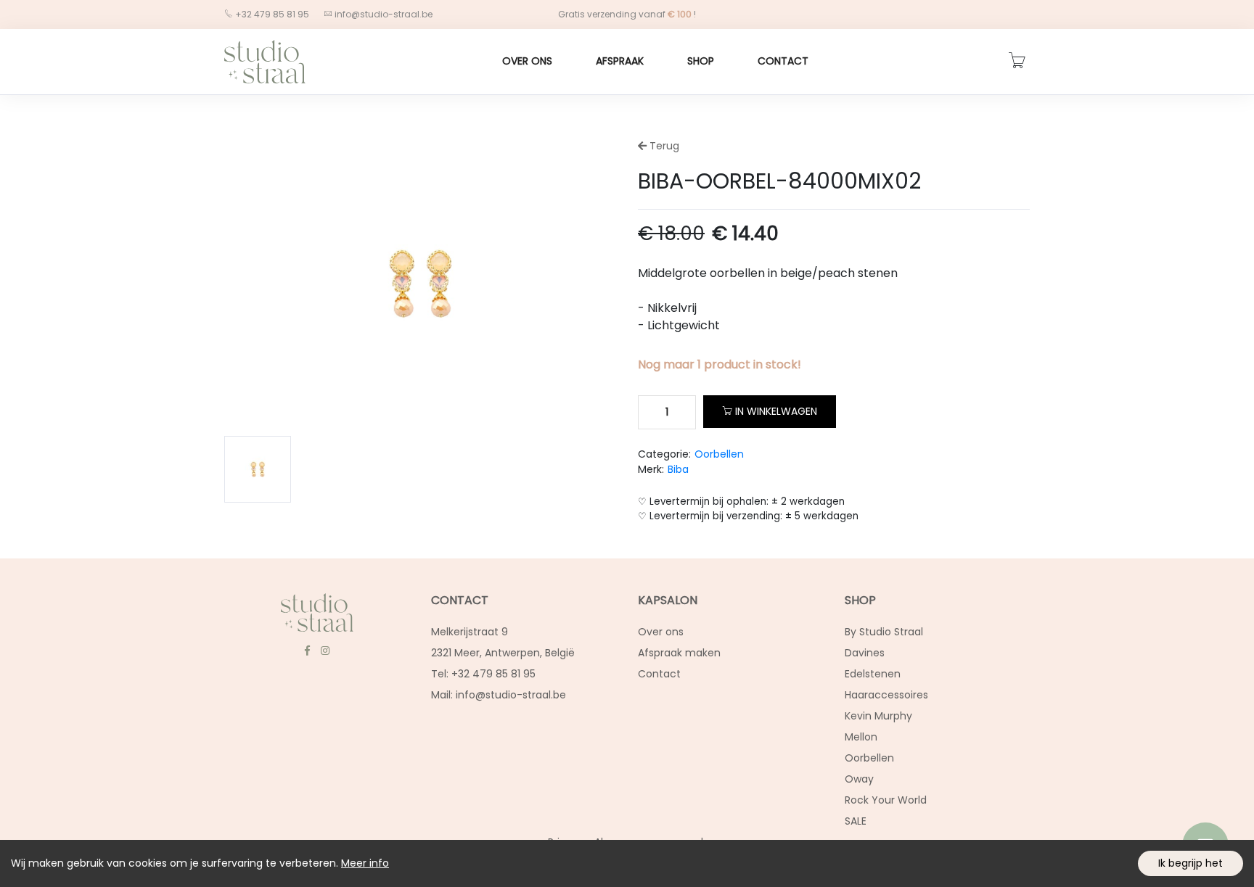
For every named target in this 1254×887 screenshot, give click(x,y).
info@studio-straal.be (384, 14)
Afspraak (620, 61)
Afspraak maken (679, 652)
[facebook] (307, 650)
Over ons (527, 61)
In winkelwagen (776, 411)
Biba (678, 469)
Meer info (365, 863)
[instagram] (325, 650)
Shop (700, 61)
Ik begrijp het (1190, 863)
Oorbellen (719, 454)
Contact (783, 61)
